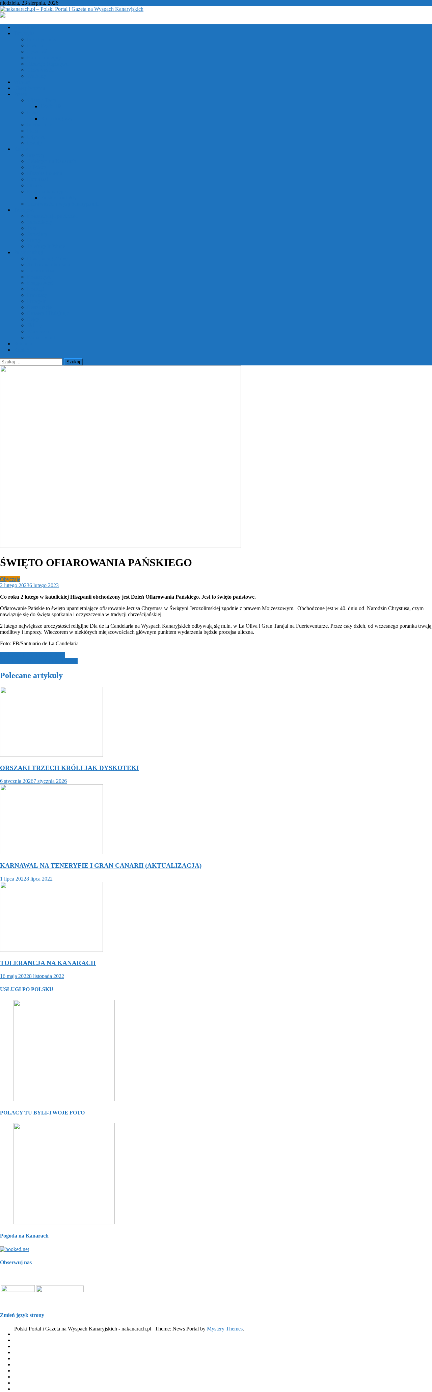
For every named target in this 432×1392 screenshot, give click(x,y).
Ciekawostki (40, 70)
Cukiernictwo (41, 270)
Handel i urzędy (44, 58)
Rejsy (33, 319)
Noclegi (35, 289)
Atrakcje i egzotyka (48, 64)
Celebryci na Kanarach (51, 161)
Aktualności (26, 27)
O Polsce (36, 167)
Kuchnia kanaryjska (48, 191)
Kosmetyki (38, 277)
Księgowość (40, 283)
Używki (35, 137)
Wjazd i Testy (41, 100)
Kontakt (22, 350)
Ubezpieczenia (29, 88)
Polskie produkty (58, 197)
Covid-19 (50, 106)
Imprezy (36, 155)
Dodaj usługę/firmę (47, 258)
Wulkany (36, 76)
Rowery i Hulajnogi (48, 313)
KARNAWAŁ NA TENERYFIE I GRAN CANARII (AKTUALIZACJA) (100, 865)
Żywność (37, 51)
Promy (34, 240)
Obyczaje (37, 185)
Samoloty (37, 234)
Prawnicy (37, 295)
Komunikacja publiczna (52, 216)
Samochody (39, 222)
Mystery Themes (225, 1328)
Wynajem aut (41, 337)
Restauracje (39, 307)
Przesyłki (37, 301)
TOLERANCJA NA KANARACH (48, 962)
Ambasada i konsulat (49, 264)
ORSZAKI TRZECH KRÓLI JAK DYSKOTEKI (69, 767)
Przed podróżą (42, 39)
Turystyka (24, 33)
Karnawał (37, 179)
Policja (34, 112)
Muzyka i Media (44, 173)
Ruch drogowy (56, 118)
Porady (34, 143)
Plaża (32, 131)
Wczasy (22, 82)
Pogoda (35, 45)
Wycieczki (38, 331)
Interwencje (39, 124)
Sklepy (34, 325)
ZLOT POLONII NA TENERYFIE (39, 661)
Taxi (31, 228)
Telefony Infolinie (46, 246)
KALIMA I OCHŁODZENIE (32, 655)
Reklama (23, 343)
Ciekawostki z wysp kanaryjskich (63, 204)
